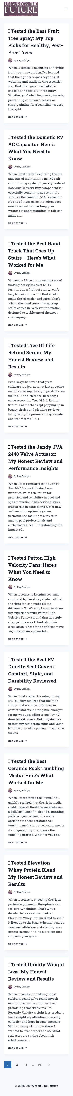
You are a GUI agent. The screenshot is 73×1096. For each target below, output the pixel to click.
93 (39, 1065)
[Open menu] (66, 9)
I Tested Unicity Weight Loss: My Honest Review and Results (36, 971)
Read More (17, 116)
